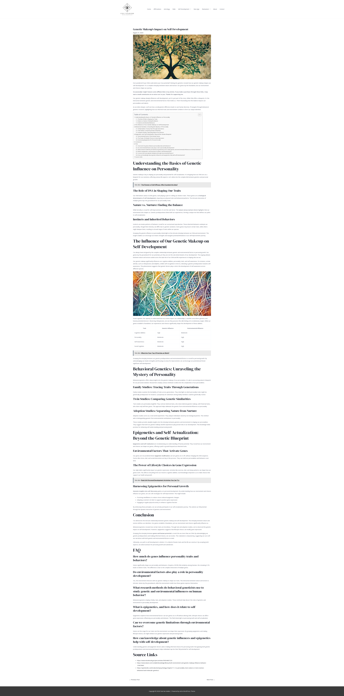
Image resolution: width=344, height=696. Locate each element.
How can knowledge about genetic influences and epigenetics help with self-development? (161, 155)
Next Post (211, 679)
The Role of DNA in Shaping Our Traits (147, 119)
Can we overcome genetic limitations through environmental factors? (155, 153)
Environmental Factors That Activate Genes (149, 136)
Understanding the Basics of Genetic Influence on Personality (152, 117)
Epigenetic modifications (162, 456)
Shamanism (205, 9)
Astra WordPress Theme (187, 691)
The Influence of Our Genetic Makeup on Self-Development (152, 125)
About (215, 9)
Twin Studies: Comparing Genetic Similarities (149, 130)
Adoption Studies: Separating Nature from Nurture (151, 132)
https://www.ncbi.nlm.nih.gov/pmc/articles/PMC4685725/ (154, 660)
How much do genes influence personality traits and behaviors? (154, 146)
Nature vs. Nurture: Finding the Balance (148, 121)
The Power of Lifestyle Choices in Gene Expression (151, 138)
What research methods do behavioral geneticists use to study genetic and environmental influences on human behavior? (169, 149)
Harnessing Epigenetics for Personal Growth (149, 140)
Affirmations (157, 9)
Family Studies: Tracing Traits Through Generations (151, 129)
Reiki (174, 9)
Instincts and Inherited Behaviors (146, 123)
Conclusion (138, 142)
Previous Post (134, 679)
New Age (196, 9)
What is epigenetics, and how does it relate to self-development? (154, 151)
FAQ (136, 144)
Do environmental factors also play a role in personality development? (156, 148)
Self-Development (183, 9)
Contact (222, 9)
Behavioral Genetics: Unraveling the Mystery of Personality (151, 127)
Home (149, 9)
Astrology (167, 9)
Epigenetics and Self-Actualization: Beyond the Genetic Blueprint (153, 134)
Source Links (138, 157)
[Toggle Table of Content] (199, 114)
